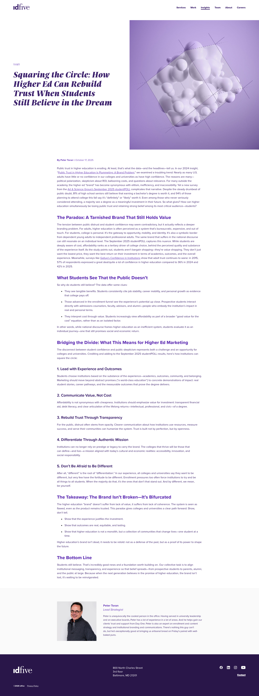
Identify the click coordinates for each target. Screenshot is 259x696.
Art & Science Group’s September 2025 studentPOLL (99, 189)
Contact (241, 675)
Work (193, 7)
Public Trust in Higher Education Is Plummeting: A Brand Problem (96, 172)
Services (181, 7)
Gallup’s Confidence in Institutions (120, 258)
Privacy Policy (32, 686)
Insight (16, 63)
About (228, 7)
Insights (205, 7)
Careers (241, 7)
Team (218, 7)
